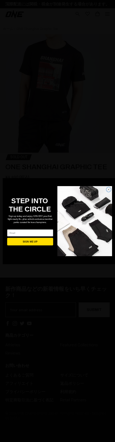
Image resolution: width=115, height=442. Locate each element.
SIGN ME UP (30, 241)
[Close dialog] (108, 189)
